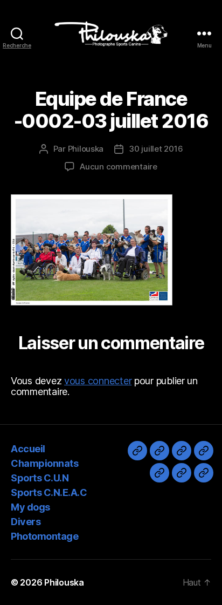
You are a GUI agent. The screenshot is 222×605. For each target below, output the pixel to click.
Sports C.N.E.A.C (49, 492)
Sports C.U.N (39, 478)
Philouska (86, 149)
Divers (25, 521)
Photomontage (44, 536)
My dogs (30, 507)
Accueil (28, 448)
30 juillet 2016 (156, 149)
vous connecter (97, 380)
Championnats (44, 463)
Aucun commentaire (118, 166)
